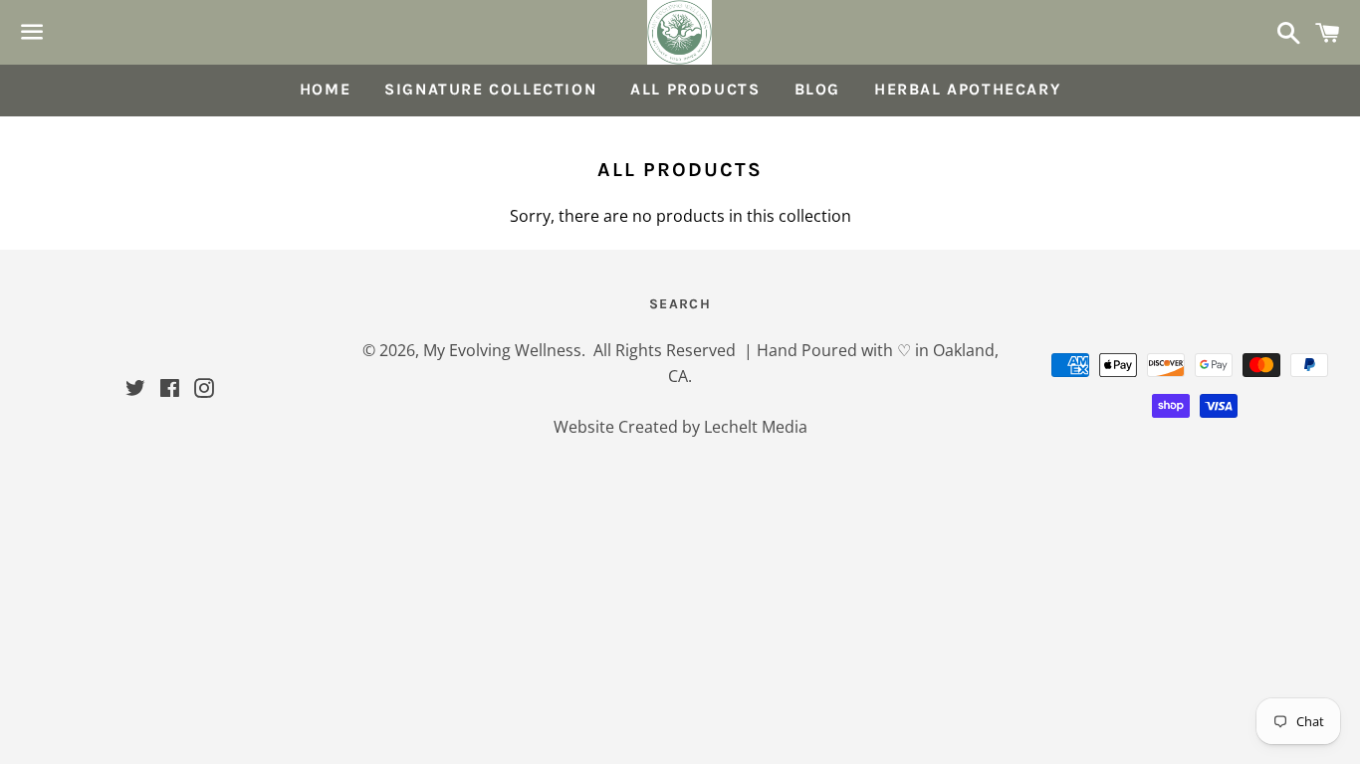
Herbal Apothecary (967, 89)
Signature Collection (490, 89)
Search (680, 303)
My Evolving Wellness (502, 350)
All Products (695, 89)
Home (325, 89)
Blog (817, 89)
